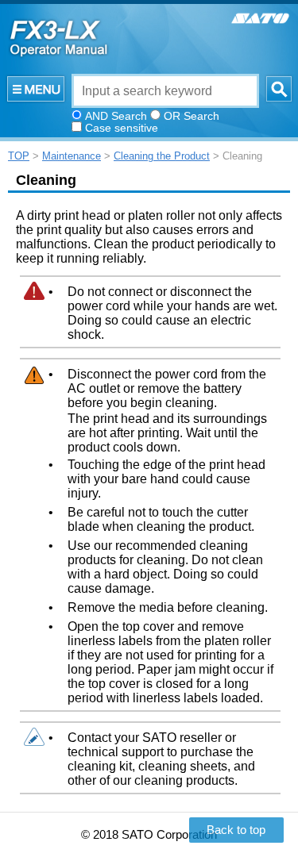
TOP (18, 156)
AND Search (116, 116)
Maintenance (71, 156)
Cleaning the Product (162, 156)
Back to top (236, 830)
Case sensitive (121, 127)
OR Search (191, 116)
